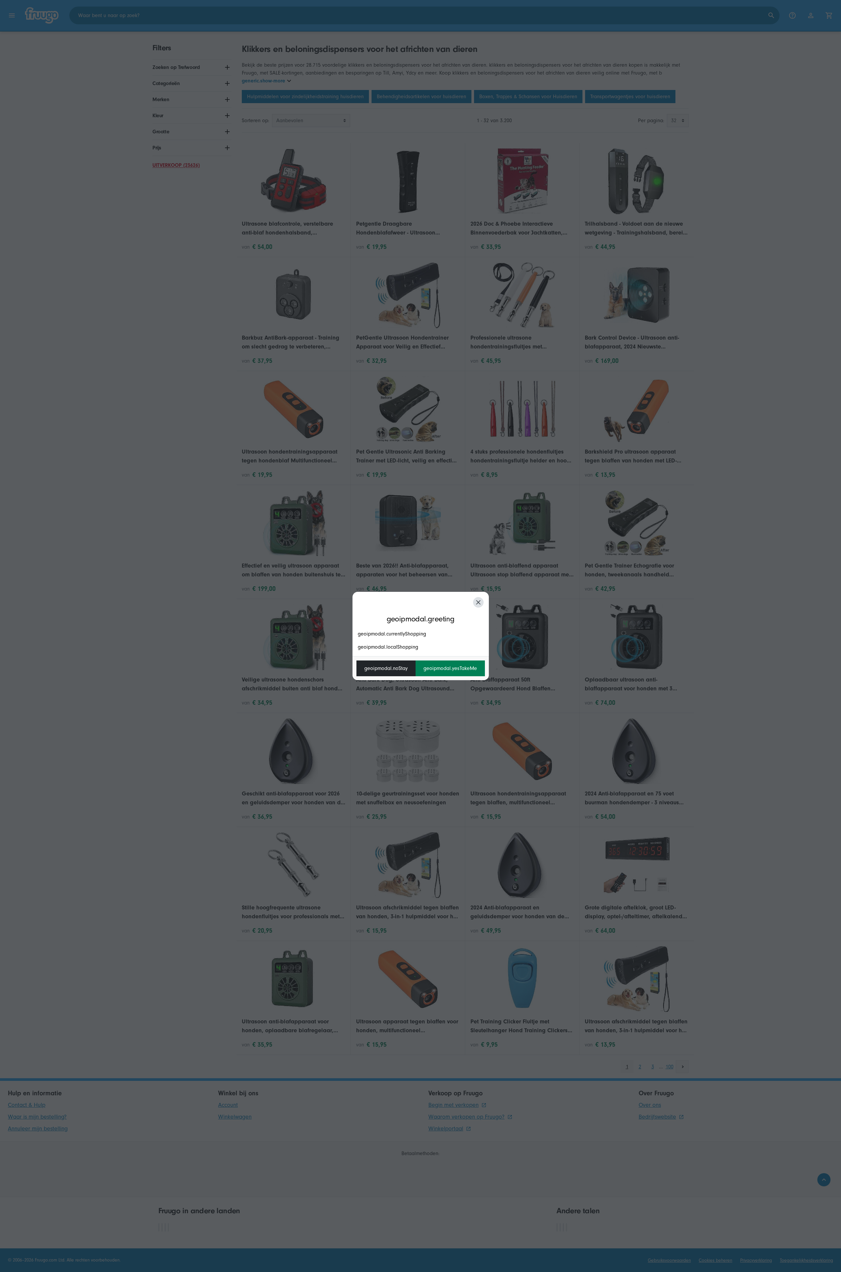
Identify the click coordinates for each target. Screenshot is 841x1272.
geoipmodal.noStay (386, 668)
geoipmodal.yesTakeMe (450, 668)
